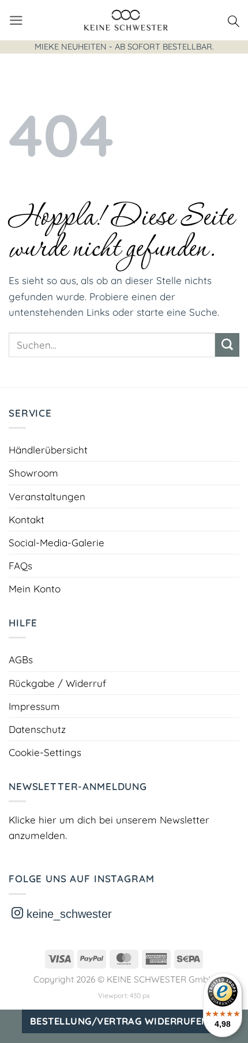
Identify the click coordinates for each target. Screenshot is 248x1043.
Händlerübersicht (48, 450)
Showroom (33, 473)
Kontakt (26, 519)
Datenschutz (37, 729)
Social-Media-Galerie (56, 542)
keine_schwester (67, 914)
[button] (16, 20)
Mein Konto (35, 589)
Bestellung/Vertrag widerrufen (119, 1021)
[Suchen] (233, 20)
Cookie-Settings (45, 752)
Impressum (34, 706)
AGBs (21, 659)
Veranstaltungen (47, 496)
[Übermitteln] (227, 345)
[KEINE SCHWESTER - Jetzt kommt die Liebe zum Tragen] (125, 20)
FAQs (20, 566)
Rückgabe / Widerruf (57, 683)
